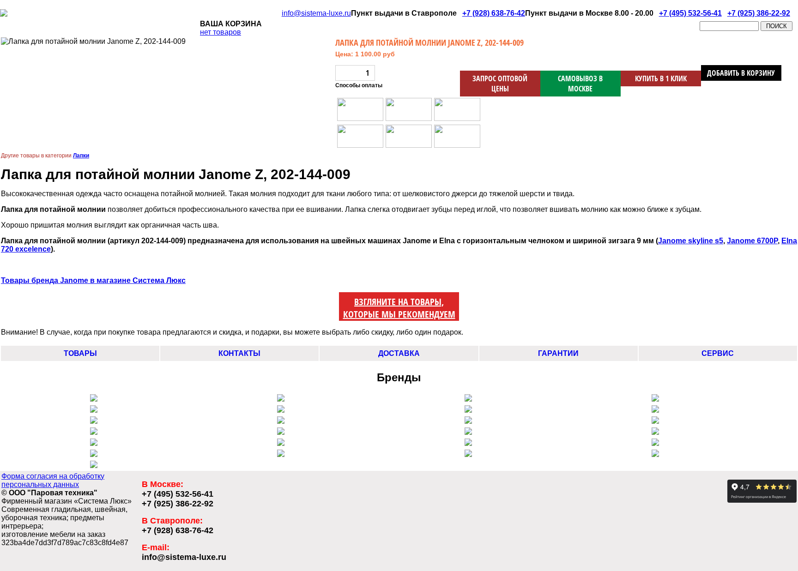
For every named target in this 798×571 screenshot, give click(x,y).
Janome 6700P (752, 241)
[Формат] (93, 465)
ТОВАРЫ (80, 353)
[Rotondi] (93, 443)
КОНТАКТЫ (239, 353)
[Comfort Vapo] (280, 399)
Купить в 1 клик (661, 78)
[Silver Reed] (280, 410)
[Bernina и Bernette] (655, 399)
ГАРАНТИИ (558, 353)
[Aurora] (468, 410)
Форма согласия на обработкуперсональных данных (52, 480)
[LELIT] (93, 399)
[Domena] (468, 443)
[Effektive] (468, 432)
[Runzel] (468, 421)
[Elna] (93, 432)
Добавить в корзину (741, 73)
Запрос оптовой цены (499, 83)
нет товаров (220, 32)
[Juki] (93, 421)
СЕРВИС (717, 353)
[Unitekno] (655, 443)
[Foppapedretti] (468, 454)
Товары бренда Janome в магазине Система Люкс (93, 280)
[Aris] (280, 421)
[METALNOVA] (468, 399)
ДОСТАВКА (399, 353)
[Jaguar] (280, 432)
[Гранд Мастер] (655, 454)
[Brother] (655, 421)
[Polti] (655, 432)
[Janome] (655, 410)
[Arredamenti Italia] (280, 454)
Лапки (81, 155)
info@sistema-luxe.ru (316, 13)
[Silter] (93, 410)
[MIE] (93, 454)
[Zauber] (280, 443)
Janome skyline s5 (690, 241)
